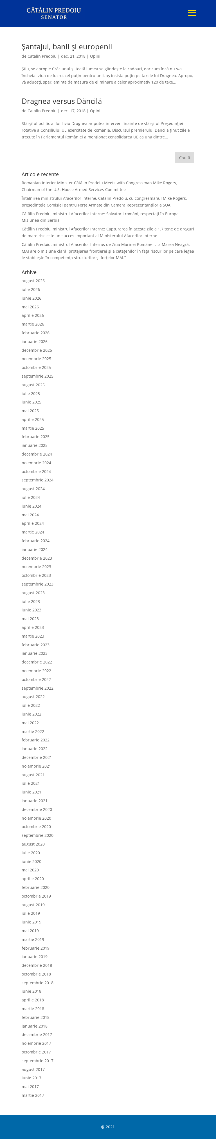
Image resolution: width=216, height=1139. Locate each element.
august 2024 (33, 488)
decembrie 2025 (37, 350)
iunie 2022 (31, 714)
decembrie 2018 (37, 965)
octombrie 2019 (36, 896)
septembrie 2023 (37, 584)
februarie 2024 (36, 540)
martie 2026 (33, 324)
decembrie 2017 (37, 1034)
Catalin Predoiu (42, 56)
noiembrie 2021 (36, 766)
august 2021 (33, 774)
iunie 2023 (31, 610)
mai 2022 (30, 722)
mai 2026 (30, 307)
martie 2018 (33, 1008)
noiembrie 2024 (36, 462)
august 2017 (33, 1069)
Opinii (96, 56)
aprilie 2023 (33, 627)
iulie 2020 (31, 852)
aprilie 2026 (33, 315)
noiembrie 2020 (36, 818)
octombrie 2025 (36, 367)
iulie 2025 (31, 393)
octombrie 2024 (36, 471)
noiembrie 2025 (36, 358)
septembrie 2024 (37, 480)
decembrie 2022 (37, 662)
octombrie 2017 (36, 1052)
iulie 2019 (31, 913)
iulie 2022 (31, 705)
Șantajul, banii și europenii (67, 46)
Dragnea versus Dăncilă (62, 101)
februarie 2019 (36, 948)
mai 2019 (30, 930)
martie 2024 (33, 532)
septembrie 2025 (37, 376)
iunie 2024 (31, 506)
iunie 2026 (31, 298)
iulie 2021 (31, 783)
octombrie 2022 (36, 679)
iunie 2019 (31, 922)
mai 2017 (30, 1086)
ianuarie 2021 (35, 800)
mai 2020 (30, 870)
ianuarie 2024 (35, 549)
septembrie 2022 (37, 688)
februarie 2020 (36, 887)
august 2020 (33, 844)
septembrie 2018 (37, 982)
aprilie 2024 (33, 523)
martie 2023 (33, 636)
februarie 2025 (36, 436)
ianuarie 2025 (35, 445)
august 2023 (33, 592)
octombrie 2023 (36, 575)
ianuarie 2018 (35, 1026)
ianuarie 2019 (35, 956)
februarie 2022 (36, 740)
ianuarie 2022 (35, 748)
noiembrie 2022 (36, 670)
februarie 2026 (36, 332)
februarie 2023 (36, 644)
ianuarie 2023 (35, 653)
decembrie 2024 (37, 454)
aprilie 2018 (33, 1000)
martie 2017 (33, 1095)
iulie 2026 (31, 289)
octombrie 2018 (36, 974)
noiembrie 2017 (36, 1043)
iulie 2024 (31, 497)
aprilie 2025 (33, 419)
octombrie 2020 (36, 826)
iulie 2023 (31, 601)
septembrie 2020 (37, 835)
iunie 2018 (31, 991)
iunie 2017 (31, 1077)
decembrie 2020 (37, 809)
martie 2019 (33, 939)
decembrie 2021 (37, 757)
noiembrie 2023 (36, 566)
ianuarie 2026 (35, 341)
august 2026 (33, 280)
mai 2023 (30, 618)
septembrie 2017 (37, 1060)
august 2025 (33, 384)
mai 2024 (30, 514)
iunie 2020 (31, 861)
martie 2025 (33, 428)
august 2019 (33, 904)
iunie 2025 (31, 402)
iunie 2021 (31, 792)
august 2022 (33, 696)
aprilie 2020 (33, 878)
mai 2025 (30, 410)
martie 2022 (33, 731)
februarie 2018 (36, 1017)
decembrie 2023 (37, 558)
